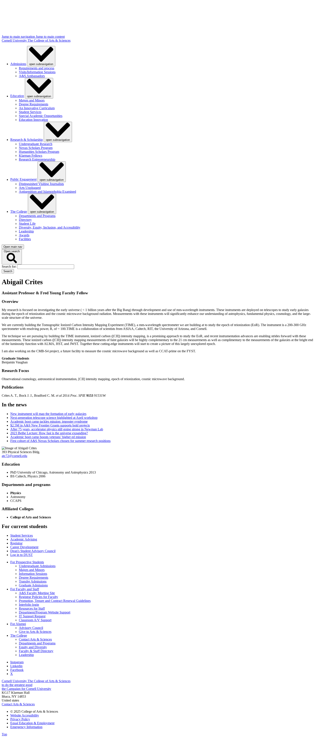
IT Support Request (32, 616)
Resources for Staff (32, 608)
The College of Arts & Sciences (49, 40)
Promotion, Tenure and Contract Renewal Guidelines (55, 601)
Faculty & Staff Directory (36, 651)
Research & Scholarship (26, 139)
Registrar (16, 543)
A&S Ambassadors (32, 76)
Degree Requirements (33, 104)
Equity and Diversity (33, 647)
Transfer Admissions (32, 581)
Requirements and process (36, 68)
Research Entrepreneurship (37, 159)
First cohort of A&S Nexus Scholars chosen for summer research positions (60, 441)
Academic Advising (23, 539)
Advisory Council (31, 628)
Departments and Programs (37, 216)
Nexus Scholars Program (35, 148)
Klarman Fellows (30, 155)
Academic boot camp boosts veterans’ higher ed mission (48, 437)
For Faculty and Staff (24, 589)
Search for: (9, 266)
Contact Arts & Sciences (35, 639)
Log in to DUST (21, 555)
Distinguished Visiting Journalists (41, 184)
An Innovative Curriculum (37, 108)
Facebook (17, 670)
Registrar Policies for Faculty (38, 597)
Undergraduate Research (35, 144)
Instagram (17, 662)
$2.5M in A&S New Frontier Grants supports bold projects (50, 425)
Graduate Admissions (33, 585)
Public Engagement (23, 179)
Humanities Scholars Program (39, 151)
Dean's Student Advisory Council (33, 551)
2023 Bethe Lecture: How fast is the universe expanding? (49, 433)
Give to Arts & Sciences (35, 631)
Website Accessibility (24, 715)
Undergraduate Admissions (37, 566)
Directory (25, 220)
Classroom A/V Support (35, 620)
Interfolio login (29, 604)
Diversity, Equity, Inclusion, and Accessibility (49, 227)
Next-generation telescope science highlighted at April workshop (54, 417)
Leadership (26, 231)
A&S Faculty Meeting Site (37, 593)
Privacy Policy (20, 719)
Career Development (24, 547)
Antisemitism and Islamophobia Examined (47, 191)
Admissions (18, 64)
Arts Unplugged (30, 188)
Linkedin (16, 666)
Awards (24, 235)
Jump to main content (50, 36)
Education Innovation (33, 119)
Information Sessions (33, 574)
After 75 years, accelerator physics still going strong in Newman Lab (56, 429)
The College (18, 211)
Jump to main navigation (19, 36)
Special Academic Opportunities (40, 116)
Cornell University (15, 40)
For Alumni (18, 624)
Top (4, 734)
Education (17, 96)
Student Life (27, 223)
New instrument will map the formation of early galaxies (48, 414)
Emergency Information (26, 727)
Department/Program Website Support (44, 612)
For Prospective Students (27, 562)
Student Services (30, 112)
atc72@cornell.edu (14, 456)
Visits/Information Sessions (37, 72)
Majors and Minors (32, 100)
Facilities (25, 239)
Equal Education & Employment (32, 723)
